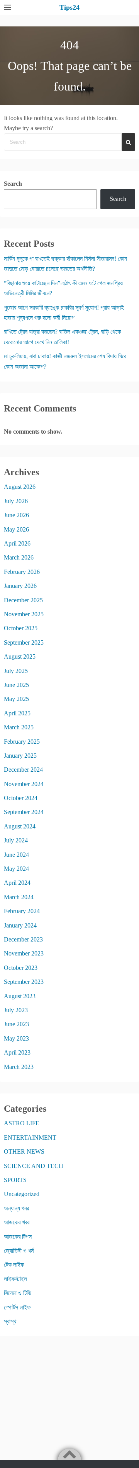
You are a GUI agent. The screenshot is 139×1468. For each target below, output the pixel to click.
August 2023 (20, 996)
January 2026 (20, 585)
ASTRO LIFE (21, 1123)
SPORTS (15, 1180)
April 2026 (17, 543)
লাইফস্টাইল (15, 1279)
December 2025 (23, 600)
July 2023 (16, 1010)
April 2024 (17, 882)
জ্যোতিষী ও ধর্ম (19, 1250)
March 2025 (19, 727)
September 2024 (24, 812)
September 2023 (24, 981)
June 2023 (16, 1024)
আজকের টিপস (18, 1236)
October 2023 (20, 967)
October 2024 (20, 798)
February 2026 (22, 571)
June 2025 (16, 685)
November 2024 (24, 784)
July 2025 (16, 671)
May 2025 (16, 699)
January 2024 (20, 925)
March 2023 (19, 1067)
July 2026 (16, 501)
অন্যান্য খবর (16, 1208)
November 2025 (24, 614)
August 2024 (20, 826)
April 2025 (17, 713)
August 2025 (20, 656)
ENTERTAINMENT (30, 1137)
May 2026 (16, 529)
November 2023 (24, 953)
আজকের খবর (16, 1222)
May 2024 (16, 868)
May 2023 (16, 1038)
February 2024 (22, 911)
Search (13, 183)
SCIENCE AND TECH (33, 1166)
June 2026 (16, 515)
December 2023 (23, 939)
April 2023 (17, 1052)
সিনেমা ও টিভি (17, 1293)
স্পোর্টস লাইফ (17, 1307)
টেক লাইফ (14, 1264)
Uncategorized (21, 1194)
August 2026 (20, 486)
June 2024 (16, 854)
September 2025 (24, 642)
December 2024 (23, 769)
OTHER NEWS (24, 1151)
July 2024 (16, 840)
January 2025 (20, 755)
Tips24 (69, 7)
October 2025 (20, 628)
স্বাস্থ (10, 1321)
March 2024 (19, 897)
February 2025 (22, 741)
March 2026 (19, 557)
